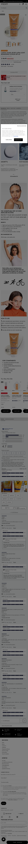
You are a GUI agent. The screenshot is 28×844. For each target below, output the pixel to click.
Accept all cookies (18, 139)
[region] (14, 133)
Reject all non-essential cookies (21, 125)
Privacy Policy (15, 136)
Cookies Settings (9, 139)
